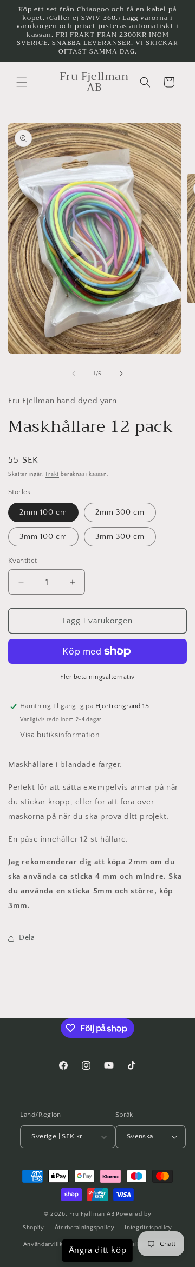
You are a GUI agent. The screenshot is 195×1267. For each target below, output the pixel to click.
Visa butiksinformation (60, 735)
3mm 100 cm (43, 536)
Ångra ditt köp (97, 1250)
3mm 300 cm (120, 536)
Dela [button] (27, 937)
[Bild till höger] (121, 373)
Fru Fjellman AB (92, 1214)
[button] (22, 82)
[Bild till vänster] (74, 373)
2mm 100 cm (43, 512)
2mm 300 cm (120, 512)
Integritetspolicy (148, 1227)
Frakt (53, 474)
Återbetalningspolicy (85, 1227)
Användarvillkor (46, 1244)
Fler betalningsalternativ (97, 677)
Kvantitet (22, 560)
